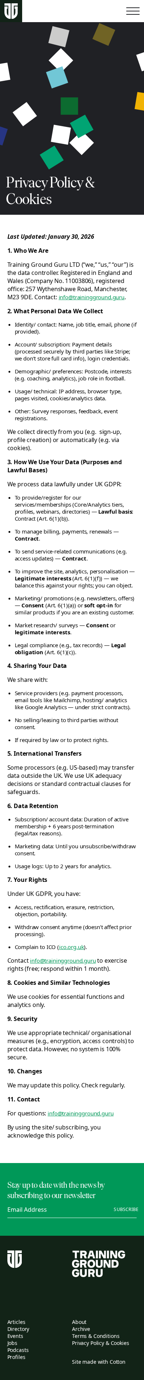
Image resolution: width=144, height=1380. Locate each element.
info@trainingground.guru (91, 297)
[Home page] (11, 11)
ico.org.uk (71, 947)
